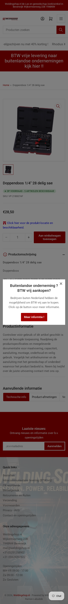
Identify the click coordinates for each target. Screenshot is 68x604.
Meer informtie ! (34, 317)
